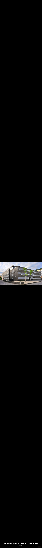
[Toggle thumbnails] (39, 547)
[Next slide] (40, 274)
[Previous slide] (2, 274)
